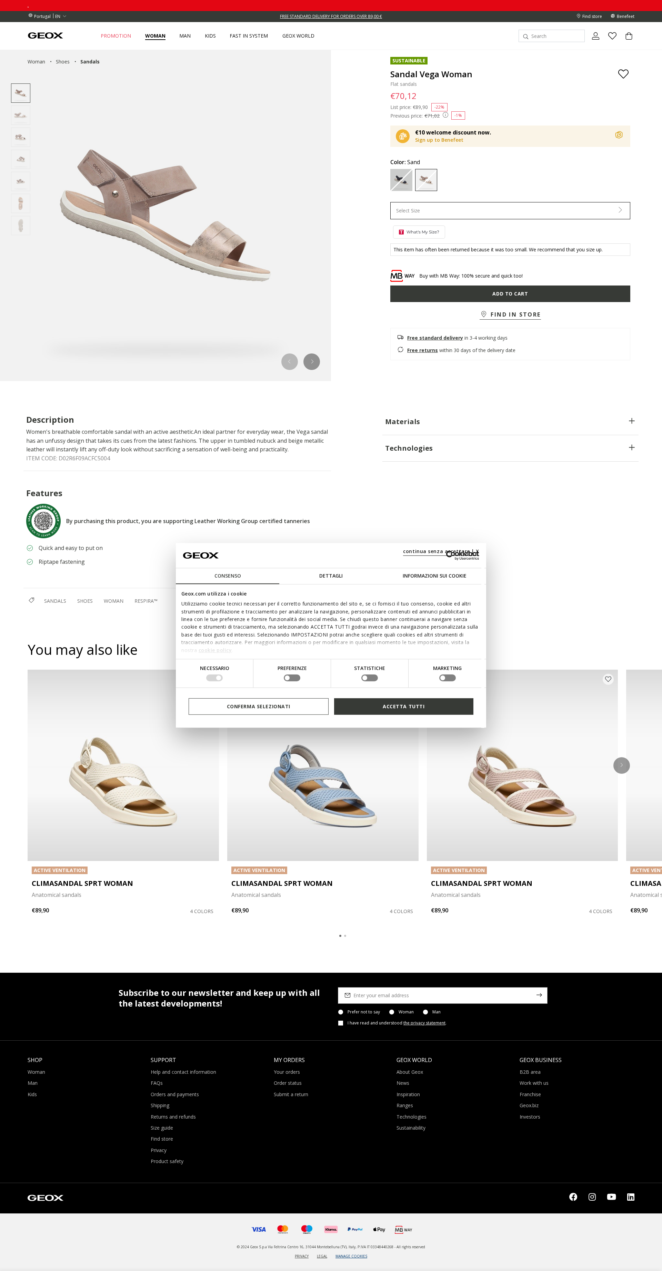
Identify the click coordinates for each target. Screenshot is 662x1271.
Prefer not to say (364, 1012)
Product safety (167, 1161)
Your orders (287, 1072)
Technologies (409, 448)
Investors (530, 1116)
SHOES (85, 601)
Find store (162, 1138)
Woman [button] (155, 36)
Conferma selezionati (258, 706)
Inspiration (408, 1094)
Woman (406, 1012)
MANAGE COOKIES (351, 1256)
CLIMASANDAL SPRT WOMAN (82, 883)
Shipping (160, 1105)
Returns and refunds (173, 1116)
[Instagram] (592, 1198)
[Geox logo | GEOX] (45, 1197)
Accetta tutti (403, 706)
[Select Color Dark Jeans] (401, 180)
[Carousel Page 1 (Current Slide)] (340, 936)
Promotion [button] (116, 36)
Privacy (159, 1150)
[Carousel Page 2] (345, 936)
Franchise (530, 1094)
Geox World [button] (298, 36)
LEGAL (322, 1256)
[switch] (292, 677)
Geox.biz (529, 1105)
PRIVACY (302, 1256)
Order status (288, 1083)
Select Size (408, 210)
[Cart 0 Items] (626, 42)
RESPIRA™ (146, 601)
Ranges (405, 1105)
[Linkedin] (630, 1198)
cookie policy (215, 650)
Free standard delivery (435, 337)
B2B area (530, 1072)
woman (36, 61)
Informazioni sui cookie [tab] (435, 575)
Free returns (422, 350)
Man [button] (185, 36)
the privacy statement (424, 1023)
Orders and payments (175, 1094)
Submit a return (291, 1094)
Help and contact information (183, 1072)
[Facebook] (573, 1198)
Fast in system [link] (249, 36)
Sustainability (411, 1127)
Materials (402, 421)
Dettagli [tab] (331, 575)
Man (436, 1012)
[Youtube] (611, 1198)
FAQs (157, 1083)
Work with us (534, 1083)
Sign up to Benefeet (439, 140)
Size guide (162, 1127)
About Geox (410, 1072)
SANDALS (55, 601)
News (403, 1083)
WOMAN (113, 601)
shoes (63, 61)
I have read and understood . (397, 1023)
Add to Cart (510, 293)
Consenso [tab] (227, 575)
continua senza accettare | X (441, 551)
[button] (290, 361)
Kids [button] (210, 36)
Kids (32, 1094)
